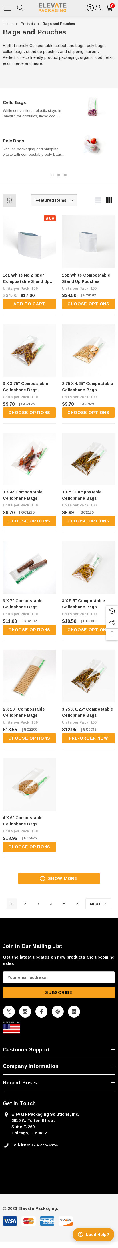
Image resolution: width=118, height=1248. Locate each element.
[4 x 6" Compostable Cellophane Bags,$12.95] (29, 784)
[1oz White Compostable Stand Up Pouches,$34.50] (88, 241)
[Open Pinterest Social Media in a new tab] (58, 1012)
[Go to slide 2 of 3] (58, 175)
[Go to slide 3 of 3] (65, 175)
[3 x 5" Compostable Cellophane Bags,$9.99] (88, 459)
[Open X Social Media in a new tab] (9, 1012)
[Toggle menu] (8, 7)
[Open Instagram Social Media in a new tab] (25, 1012)
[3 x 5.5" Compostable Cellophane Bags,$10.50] (88, 567)
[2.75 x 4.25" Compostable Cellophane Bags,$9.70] (88, 350)
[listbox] (54, 200)
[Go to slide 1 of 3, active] (52, 175)
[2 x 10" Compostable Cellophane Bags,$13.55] (29, 676)
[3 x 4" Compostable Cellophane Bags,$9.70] (29, 459)
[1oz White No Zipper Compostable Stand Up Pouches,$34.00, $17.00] (29, 241)
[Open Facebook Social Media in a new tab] (41, 1012)
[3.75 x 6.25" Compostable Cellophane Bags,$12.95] (88, 676)
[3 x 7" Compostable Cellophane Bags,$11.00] (29, 567)
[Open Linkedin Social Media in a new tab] (74, 1012)
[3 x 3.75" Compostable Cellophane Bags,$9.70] (29, 350)
